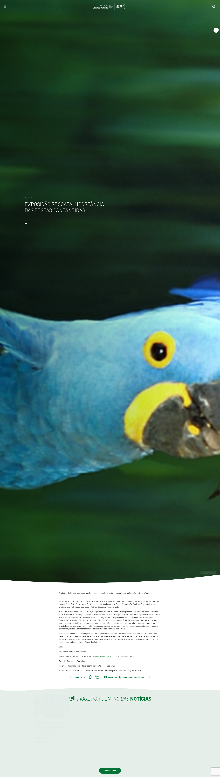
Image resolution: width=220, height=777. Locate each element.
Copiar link (97, 677)
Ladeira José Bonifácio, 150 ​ (104, 656)
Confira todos (110, 771)
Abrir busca (213, 6)
